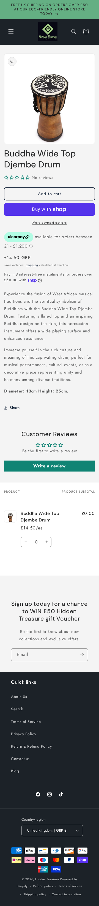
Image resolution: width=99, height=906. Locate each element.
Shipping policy (34, 894)
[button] (11, 32)
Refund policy (43, 886)
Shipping (32, 265)
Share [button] (15, 407)
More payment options (49, 222)
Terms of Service (26, 721)
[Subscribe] (82, 654)
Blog (15, 771)
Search (17, 709)
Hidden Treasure (47, 879)
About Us (19, 696)
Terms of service (70, 886)
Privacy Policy (23, 734)
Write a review (49, 466)
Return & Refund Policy (31, 746)
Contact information (66, 894)
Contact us (20, 758)
